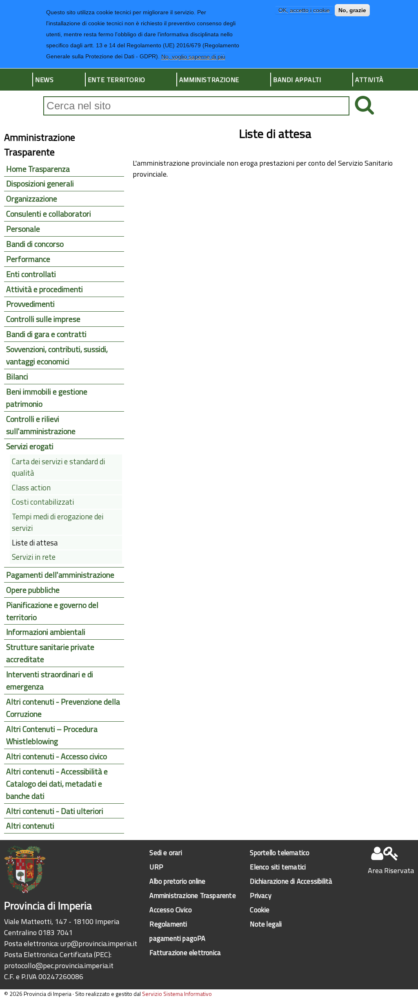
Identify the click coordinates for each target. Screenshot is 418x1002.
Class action (31, 487)
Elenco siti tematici (278, 867)
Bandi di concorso (35, 244)
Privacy (260, 895)
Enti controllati (31, 274)
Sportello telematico (279, 852)
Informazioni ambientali (45, 632)
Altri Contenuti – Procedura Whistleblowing (52, 735)
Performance (28, 259)
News (44, 79)
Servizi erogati (29, 446)
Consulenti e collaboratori (48, 214)
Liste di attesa (35, 542)
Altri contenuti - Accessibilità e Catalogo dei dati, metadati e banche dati (57, 783)
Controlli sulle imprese (43, 319)
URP (156, 867)
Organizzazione (31, 199)
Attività (369, 79)
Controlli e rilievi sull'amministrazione (41, 425)
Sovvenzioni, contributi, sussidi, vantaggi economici (57, 355)
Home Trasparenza (38, 169)
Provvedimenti (30, 304)
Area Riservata (391, 870)
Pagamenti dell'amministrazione (60, 575)
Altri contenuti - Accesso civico (56, 756)
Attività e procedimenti (44, 289)
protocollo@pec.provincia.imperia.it (58, 965)
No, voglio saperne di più (193, 56)
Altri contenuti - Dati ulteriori (54, 811)
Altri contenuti (30, 826)
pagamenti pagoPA (177, 938)
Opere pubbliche (33, 590)
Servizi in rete (34, 557)
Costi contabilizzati (43, 502)
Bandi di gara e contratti (46, 334)
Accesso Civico (170, 909)
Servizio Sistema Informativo (177, 993)
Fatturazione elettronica (185, 952)
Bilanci (17, 376)
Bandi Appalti (297, 79)
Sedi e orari (165, 852)
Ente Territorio (116, 79)
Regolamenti (168, 924)
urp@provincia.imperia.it (98, 943)
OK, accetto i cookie (304, 10)
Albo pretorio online (177, 881)
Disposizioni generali (40, 183)
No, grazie (352, 10)
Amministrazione (209, 79)
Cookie (259, 909)
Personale (23, 229)
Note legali (266, 924)
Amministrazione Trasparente (192, 895)
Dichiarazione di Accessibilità (291, 881)
